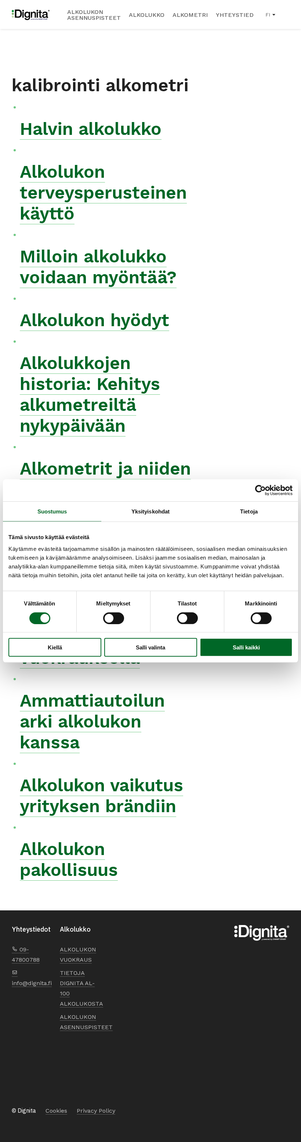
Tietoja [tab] (249, 511)
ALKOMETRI (190, 15)
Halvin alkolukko (91, 128)
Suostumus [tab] (52, 511)
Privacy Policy (96, 1110)
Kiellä (55, 647)
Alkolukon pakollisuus (69, 859)
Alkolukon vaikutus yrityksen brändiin (101, 796)
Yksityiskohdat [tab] (150, 511)
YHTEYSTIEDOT (239, 15)
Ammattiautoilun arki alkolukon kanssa (92, 721)
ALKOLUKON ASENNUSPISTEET (94, 15)
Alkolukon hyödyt (94, 320)
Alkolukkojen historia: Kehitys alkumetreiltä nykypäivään (90, 394)
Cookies (56, 1110)
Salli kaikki (246, 647)
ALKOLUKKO (146, 15)
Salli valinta (150, 647)
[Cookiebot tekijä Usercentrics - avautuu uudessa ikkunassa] (260, 490)
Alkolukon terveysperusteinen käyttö (103, 192)
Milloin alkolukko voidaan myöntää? (98, 267)
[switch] (113, 618)
